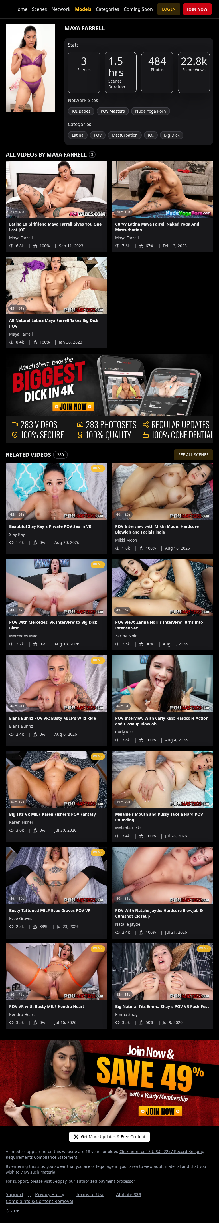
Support (18, 1194)
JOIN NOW (197, 9)
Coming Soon (138, 9)
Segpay (59, 1181)
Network (61, 9)
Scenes (39, 9)
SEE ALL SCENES (193, 454)
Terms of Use (93, 1194)
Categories (107, 9)
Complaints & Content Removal (39, 1201)
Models (83, 9)
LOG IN (169, 9)
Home (20, 9)
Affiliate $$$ (132, 1194)
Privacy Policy (53, 1194)
